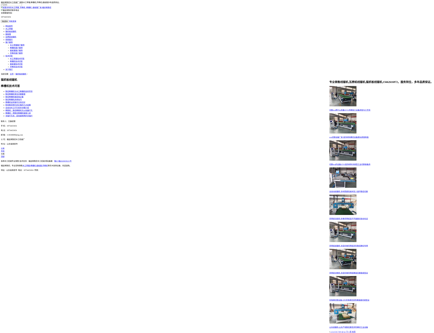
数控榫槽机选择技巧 (13, 100)
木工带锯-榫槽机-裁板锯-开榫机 (35, 166)
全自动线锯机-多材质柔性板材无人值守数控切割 (348, 192)
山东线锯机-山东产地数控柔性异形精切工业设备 (348, 327)
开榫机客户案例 (16, 53)
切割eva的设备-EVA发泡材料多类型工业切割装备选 (349, 164)
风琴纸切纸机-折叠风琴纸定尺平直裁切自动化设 (348, 219)
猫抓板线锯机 (10, 31)
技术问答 (9, 56)
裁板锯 (8, 34)
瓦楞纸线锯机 (10, 37)
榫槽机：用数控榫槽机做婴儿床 (18, 113)
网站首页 (9, 26)
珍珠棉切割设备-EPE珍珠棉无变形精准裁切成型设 (349, 300)
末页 (354, 332)
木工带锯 (9, 29)
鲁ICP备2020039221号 (63, 161)
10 (342, 332)
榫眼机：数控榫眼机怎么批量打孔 (19, 110)
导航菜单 (12, 21)
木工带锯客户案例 (17, 45)
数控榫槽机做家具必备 (14, 97)
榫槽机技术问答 (16, 61)
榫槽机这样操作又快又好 (15, 102)
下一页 (348, 332)
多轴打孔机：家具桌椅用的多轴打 (19, 116)
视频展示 (9, 40)
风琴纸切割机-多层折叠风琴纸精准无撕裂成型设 (348, 273)
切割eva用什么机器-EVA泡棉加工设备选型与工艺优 (349, 110)
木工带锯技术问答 (17, 59)
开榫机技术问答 (16, 67)
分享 (3, 148)
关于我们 (9, 69)
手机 (3, 151)
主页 (12, 74)
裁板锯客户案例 (16, 50)
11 (345, 332)
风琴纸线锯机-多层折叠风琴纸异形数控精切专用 (348, 246)
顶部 (3, 157)
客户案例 (9, 42)
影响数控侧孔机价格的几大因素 (18, 105)
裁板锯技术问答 (16, 64)
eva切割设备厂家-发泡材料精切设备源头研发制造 (349, 137)
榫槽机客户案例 (16, 48)
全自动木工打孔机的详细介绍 (17, 108)
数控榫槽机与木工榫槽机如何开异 (19, 91)
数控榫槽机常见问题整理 (15, 94)
